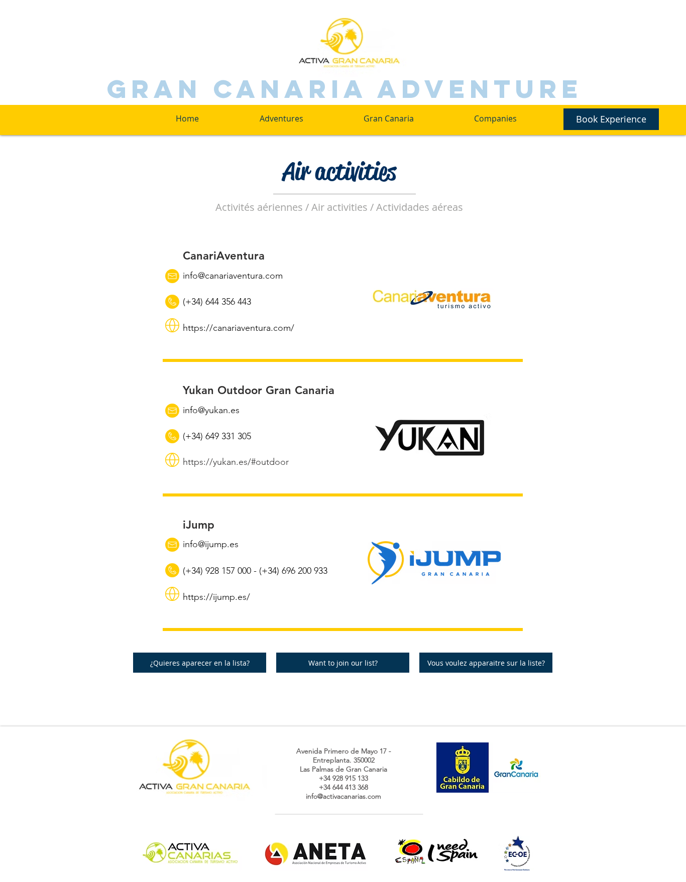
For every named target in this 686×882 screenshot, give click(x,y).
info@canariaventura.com (233, 275)
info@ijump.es (211, 544)
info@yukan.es (211, 410)
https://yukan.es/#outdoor (236, 461)
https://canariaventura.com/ (238, 327)
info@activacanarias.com (343, 796)
